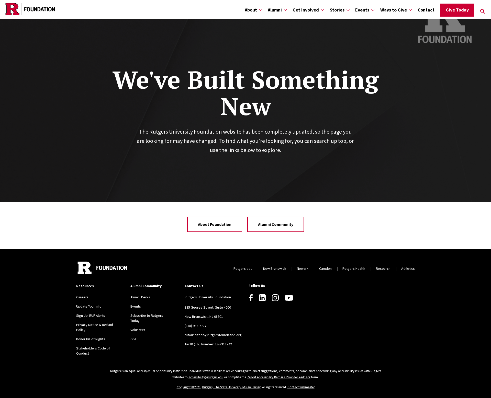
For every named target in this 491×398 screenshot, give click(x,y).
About (251, 10)
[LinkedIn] (262, 297)
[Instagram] (275, 297)
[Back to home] (102, 268)
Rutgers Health (353, 268)
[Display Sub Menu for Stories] (348, 10)
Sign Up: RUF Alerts (90, 315)
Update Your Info (89, 306)
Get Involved (306, 10)
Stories (337, 10)
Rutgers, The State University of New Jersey (231, 387)
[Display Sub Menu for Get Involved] (322, 10)
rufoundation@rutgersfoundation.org (213, 335)
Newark (302, 268)
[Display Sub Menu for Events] (372, 10)
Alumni (275, 10)
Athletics (408, 268)
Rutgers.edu (242, 268)
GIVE (133, 339)
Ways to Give (393, 10)
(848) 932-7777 (195, 325)
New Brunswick (274, 268)
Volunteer (137, 329)
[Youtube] (289, 298)
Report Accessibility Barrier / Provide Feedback (278, 377)
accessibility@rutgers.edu (205, 377)
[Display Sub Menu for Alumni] (285, 10)
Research (383, 268)
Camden (325, 268)
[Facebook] (251, 297)
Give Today (457, 10)
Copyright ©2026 (188, 387)
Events (362, 10)
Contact (426, 10)
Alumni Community (275, 224)
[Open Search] (482, 11)
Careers (82, 297)
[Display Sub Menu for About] (260, 10)
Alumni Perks (140, 297)
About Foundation (214, 224)
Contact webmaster (301, 387)
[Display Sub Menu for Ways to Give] (410, 10)
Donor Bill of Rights (90, 339)
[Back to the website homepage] (30, 9)
